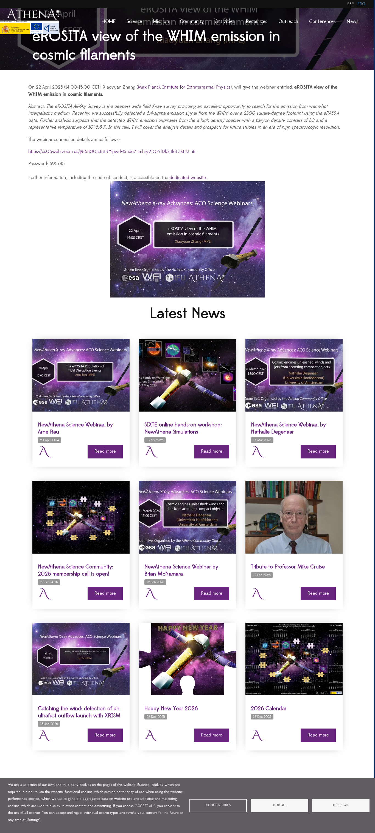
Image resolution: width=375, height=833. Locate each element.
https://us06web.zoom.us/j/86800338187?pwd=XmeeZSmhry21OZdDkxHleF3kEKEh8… (113, 152)
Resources (256, 21)
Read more (105, 451)
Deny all (279, 805)
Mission (161, 21)
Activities (225, 21)
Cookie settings (218, 805)
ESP (350, 4)
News (353, 21)
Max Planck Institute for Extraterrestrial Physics (184, 87)
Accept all (341, 805)
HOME (109, 21)
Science (134, 21)
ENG (361, 4)
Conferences (322, 21)
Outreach (288, 21)
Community (192, 21)
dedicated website (188, 178)
